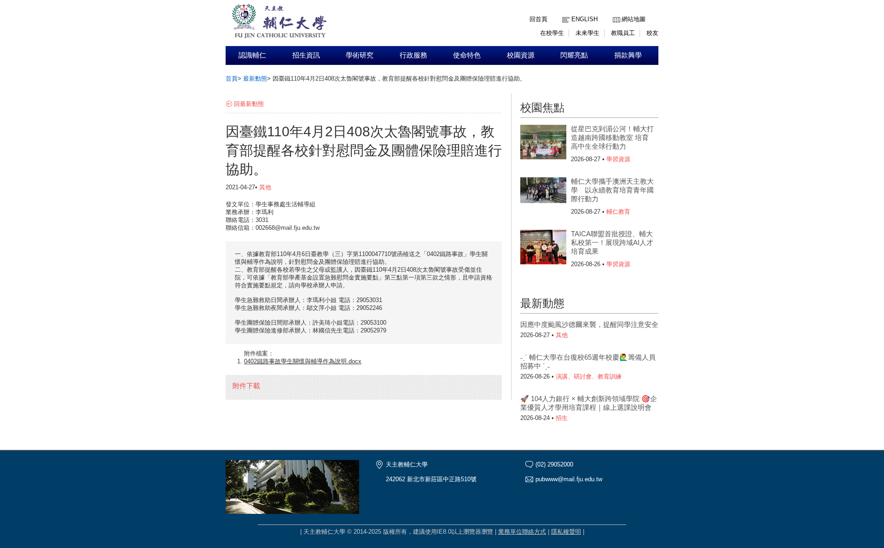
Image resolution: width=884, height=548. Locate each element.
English (584, 19)
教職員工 (623, 32)
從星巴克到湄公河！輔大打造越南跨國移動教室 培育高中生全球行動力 (612, 137)
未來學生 (587, 32)
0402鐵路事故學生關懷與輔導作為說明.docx (302, 361)
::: (615, 12)
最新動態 (255, 78)
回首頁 (538, 19)
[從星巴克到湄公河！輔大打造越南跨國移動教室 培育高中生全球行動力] (543, 143)
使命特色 (467, 55)
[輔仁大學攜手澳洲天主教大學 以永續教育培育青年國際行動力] (543, 195)
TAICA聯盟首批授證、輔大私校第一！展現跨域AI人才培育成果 (612, 242)
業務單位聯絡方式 (522, 531)
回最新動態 (249, 103)
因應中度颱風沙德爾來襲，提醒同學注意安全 (589, 324)
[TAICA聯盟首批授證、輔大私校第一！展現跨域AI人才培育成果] (543, 248)
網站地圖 (634, 19)
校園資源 (521, 55)
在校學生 (552, 32)
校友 (652, 32)
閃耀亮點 (574, 55)
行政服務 (413, 55)
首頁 (232, 78)
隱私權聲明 (566, 531)
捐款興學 (628, 55)
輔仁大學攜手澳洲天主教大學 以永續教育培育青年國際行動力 (612, 190)
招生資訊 (306, 55)
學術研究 (359, 55)
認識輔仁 (252, 55)
